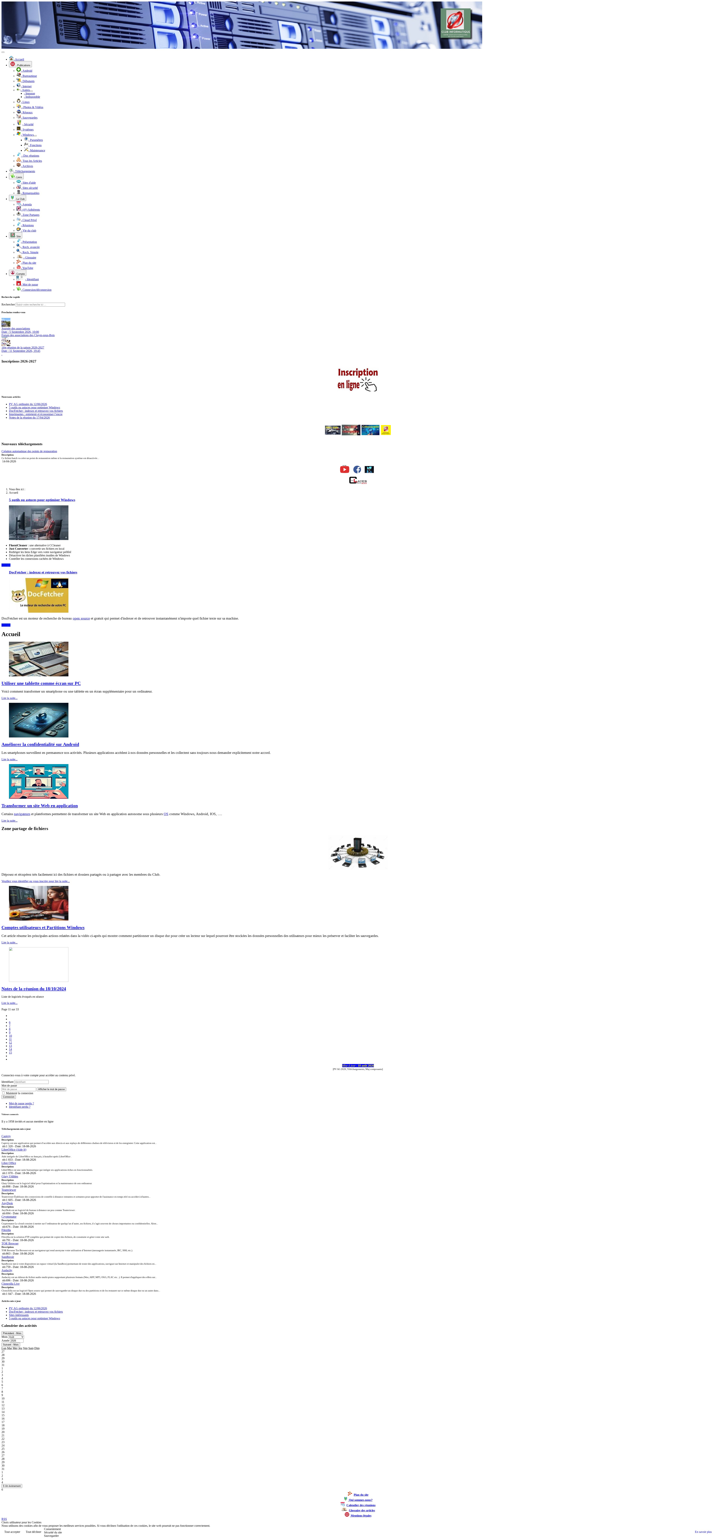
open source (81, 618)
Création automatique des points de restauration (29, 451)
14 (10, 1049)
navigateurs (22, 814)
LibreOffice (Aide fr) (13, 1149)
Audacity (6, 1270)
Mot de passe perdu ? (21, 1103)
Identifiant (7, 1081)
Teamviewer (8, 1189)
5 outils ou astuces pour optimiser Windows (42, 500)
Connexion (8, 1096)
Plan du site (361, 1494)
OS (166, 814)
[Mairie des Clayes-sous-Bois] (358, 482)
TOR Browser (9, 1243)
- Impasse (29, 93)
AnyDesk (7, 1203)
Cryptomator (8, 1216)
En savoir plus (703, 1531)
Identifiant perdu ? (19, 1106)
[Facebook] (357, 472)
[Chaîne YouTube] (344, 473)
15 (10, 1052)
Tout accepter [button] (12, 1531)
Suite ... (5, 565)
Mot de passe (9, 1085)
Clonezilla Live (10, 1283)
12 (10, 1042)
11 (10, 1039)
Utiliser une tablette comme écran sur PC (41, 683)
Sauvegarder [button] (51, 1535)
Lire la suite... (9, 698)
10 (10, 1035)
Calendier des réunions (361, 1505)
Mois (4, 1336)
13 (10, 1045)
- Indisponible (32, 96)
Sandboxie (7, 1256)
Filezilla (6, 1230)
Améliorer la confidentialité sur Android (40, 744)
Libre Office (8, 1163)
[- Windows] (35, 135)
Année (5, 1340)
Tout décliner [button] (33, 1531)
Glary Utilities (9, 1176)
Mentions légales (360, 1515)
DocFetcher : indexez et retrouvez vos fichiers (43, 572)
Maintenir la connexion (19, 1093)
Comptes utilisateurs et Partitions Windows (42, 927)
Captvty (6, 1136)
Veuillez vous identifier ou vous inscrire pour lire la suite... (35, 881)
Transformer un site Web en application (39, 805)
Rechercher (8, 304)
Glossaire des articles (362, 1510)
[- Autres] (31, 91)
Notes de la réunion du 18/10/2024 (33, 988)
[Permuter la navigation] (2, 52)
